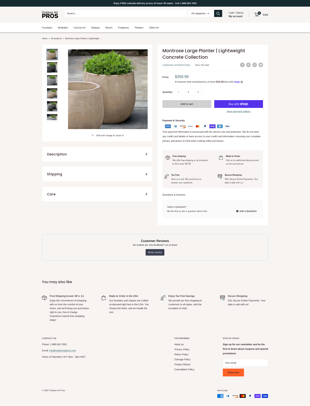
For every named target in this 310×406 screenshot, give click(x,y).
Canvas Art (79, 27)
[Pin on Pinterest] (248, 65)
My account (235, 16)
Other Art (154, 27)
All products (56, 38)
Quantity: (167, 92)
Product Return (182, 364)
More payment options (238, 111)
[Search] (218, 13)
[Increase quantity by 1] (198, 92)
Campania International (176, 65)
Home (44, 38)
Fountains (47, 27)
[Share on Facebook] (242, 65)
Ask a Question (248, 211)
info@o (53, 350)
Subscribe (233, 372)
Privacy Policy (182, 349)
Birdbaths (63, 27)
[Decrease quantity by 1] (178, 92)
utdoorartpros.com (66, 350)
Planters (139, 27)
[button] (256, 14)
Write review (155, 252)
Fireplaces (123, 27)
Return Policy (181, 354)
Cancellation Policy (184, 369)
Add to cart (187, 104)
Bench (109, 27)
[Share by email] (260, 65)
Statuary (95, 27)
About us (179, 344)
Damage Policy (182, 359)
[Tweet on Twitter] (254, 65)
